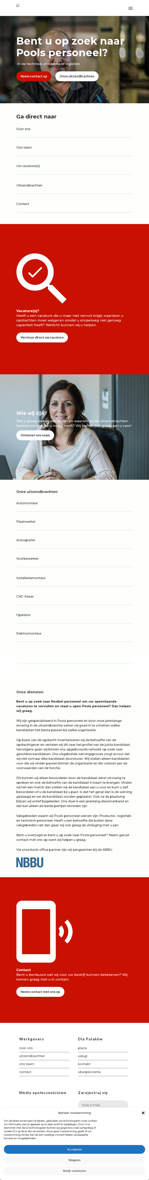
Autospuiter (25, 540)
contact (22, 840)
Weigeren (74, 1160)
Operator (23, 615)
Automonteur (27, 503)
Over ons (23, 129)
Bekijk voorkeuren (74, 1170)
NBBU (107, 850)
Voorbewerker (27, 558)
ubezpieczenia (89, 1072)
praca (82, 1048)
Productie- (107, 816)
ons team (26, 1064)
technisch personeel (37, 820)
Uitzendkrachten (29, 185)
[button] (143, 1113)
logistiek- (124, 816)
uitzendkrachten (32, 1056)
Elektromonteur (29, 633)
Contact (22, 204)
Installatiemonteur (31, 578)
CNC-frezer (25, 596)
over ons (26, 1048)
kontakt (84, 1064)
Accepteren (74, 1149)
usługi (82, 1056)
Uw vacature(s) (28, 166)
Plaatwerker (26, 521)
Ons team (24, 147)
